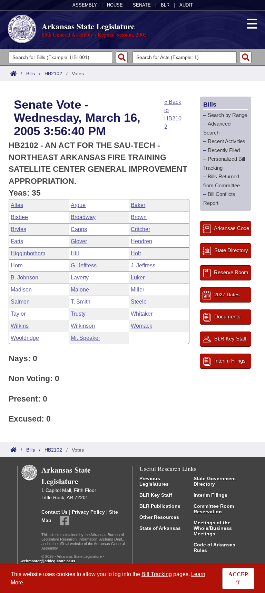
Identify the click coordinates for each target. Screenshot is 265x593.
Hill (75, 253)
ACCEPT (238, 578)
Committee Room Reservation (214, 508)
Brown (139, 217)
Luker (138, 277)
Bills (30, 73)
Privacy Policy (88, 512)
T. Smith (80, 302)
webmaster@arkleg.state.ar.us (48, 561)
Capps (79, 229)
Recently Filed (224, 150)
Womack (141, 326)
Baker (138, 205)
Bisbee (19, 217)
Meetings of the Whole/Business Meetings (213, 528)
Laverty (80, 277)
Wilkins (20, 326)
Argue (78, 205)
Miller (137, 290)
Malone (80, 290)
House (115, 5)
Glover (79, 241)
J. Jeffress (143, 265)
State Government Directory (215, 481)
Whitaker (142, 314)
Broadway (83, 217)
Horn (17, 265)
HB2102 (53, 73)
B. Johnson (24, 277)
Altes (17, 205)
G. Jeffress (84, 265)
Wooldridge (25, 338)
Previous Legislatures (154, 481)
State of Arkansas (160, 528)
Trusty (78, 314)
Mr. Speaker (85, 338)
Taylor (18, 314)
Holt (136, 253)
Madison (21, 290)
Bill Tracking (156, 574)
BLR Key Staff (155, 495)
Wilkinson (83, 326)
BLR (165, 5)
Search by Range (227, 115)
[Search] (122, 57)
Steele (139, 302)
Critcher (140, 229)
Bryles (18, 229)
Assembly (84, 5)
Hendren (141, 241)
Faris (17, 241)
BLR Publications (159, 506)
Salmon (20, 302)
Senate (142, 5)
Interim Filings (210, 495)
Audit (186, 5)
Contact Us (54, 512)
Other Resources (159, 517)
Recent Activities (226, 141)
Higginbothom (28, 253)
